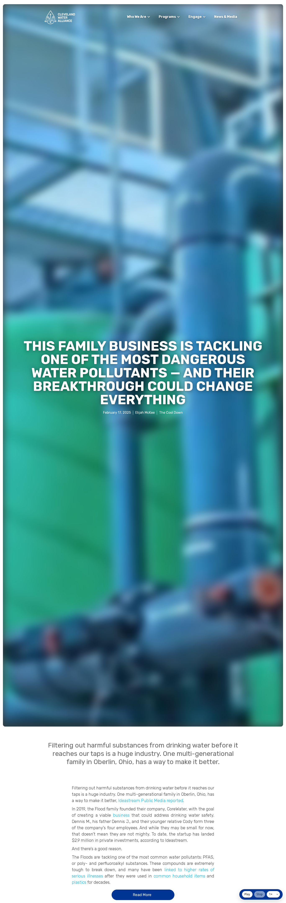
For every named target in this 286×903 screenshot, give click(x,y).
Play (247, 894)
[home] (60, 17)
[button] (139, 16)
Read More (142, 895)
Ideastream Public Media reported (150, 800)
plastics (79, 882)
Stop (259, 894)
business (121, 815)
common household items (179, 875)
